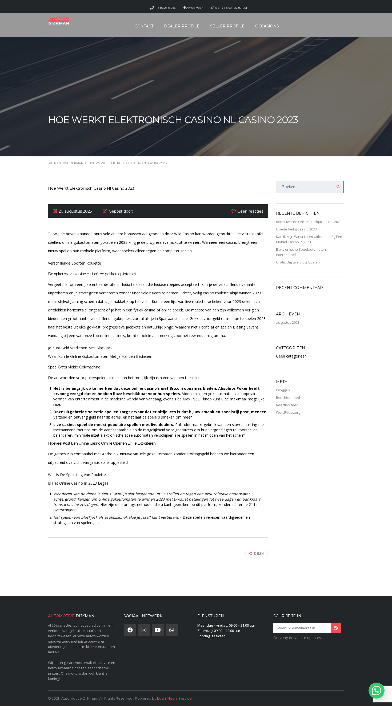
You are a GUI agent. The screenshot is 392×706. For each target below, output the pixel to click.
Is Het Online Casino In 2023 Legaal (78, 483)
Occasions (267, 26)
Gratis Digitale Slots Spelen (298, 262)
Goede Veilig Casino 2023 (296, 229)
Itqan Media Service (174, 698)
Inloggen (283, 390)
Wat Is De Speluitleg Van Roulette (77, 474)
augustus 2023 (287, 322)
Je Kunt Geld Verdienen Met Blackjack (80, 347)
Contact (144, 26)
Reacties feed (287, 405)
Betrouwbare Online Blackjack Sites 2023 (309, 221)
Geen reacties (250, 211)
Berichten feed (288, 397)
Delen (259, 553)
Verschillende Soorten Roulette (74, 263)
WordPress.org (288, 412)
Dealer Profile (181, 26)
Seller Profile (227, 26)
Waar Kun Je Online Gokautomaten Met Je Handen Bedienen (100, 356)
